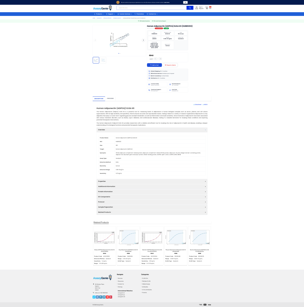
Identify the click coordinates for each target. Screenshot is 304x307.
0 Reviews (110, 98)
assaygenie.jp (121, 294)
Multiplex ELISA (146, 281)
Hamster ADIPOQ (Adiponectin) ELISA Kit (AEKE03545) (152, 250)
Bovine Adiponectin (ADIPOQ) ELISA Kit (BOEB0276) (199, 250)
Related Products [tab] (101, 222)
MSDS (167, 28)
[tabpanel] (119, 40)
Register (201, 8)
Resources (121, 281)
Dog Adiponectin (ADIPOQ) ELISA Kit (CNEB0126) (128, 250)
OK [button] (185, 2)
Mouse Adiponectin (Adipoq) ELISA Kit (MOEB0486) (176, 250)
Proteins (144, 292)
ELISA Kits (145, 278)
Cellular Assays (146, 284)
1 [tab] (118, 53)
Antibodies (145, 287)
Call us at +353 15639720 (101, 292)
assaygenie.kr (121, 292)
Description (98, 98)
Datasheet (159, 28)
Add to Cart (155, 65)
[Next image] (143, 40)
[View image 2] (103, 60)
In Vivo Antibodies (147, 289)
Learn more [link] (166, 2)
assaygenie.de (121, 296)
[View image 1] (96, 60)
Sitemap (120, 287)
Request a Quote (171, 65)
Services (120, 278)
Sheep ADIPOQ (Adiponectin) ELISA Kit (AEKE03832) (104, 250)
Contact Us (121, 284)
